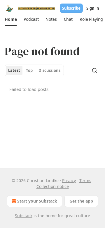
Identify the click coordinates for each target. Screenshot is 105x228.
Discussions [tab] (49, 70)
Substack (23, 215)
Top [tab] (29, 70)
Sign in (92, 8)
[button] (10, 19)
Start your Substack (37, 201)
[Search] (94, 70)
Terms (85, 180)
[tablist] (34, 70)
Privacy (69, 180)
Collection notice (52, 186)
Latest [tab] (14, 70)
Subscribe (71, 8)
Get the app (81, 201)
